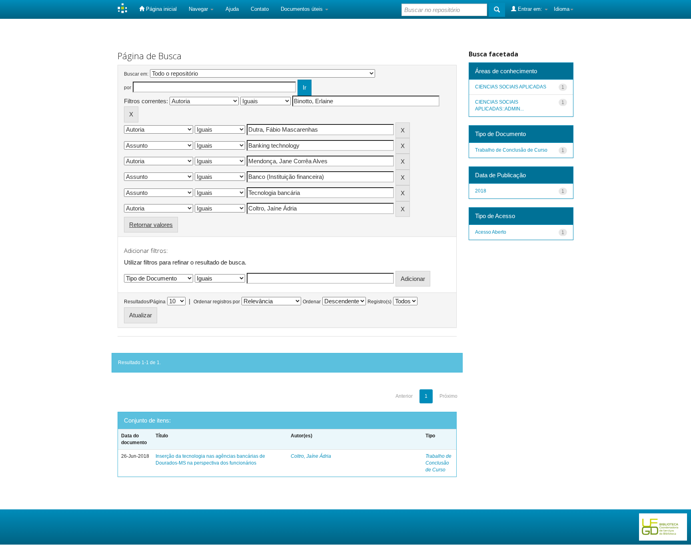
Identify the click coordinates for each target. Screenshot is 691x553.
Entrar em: (530, 9)
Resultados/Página (145, 302)
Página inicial (160, 9)
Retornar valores (151, 224)
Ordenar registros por (217, 302)
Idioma (561, 9)
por (127, 87)
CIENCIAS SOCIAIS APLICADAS (510, 87)
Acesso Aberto (490, 232)
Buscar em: (136, 74)
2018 (480, 191)
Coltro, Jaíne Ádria (311, 456)
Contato (260, 9)
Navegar (199, 9)
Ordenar (312, 302)
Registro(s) (379, 302)
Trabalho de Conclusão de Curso (438, 463)
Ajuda (232, 9)
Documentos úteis (302, 9)
